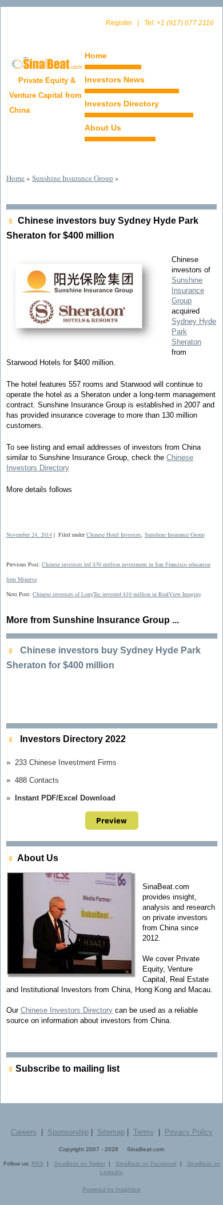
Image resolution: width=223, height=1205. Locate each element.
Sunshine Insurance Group (72, 178)
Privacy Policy (189, 1132)
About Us (103, 127)
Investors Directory (122, 103)
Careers (24, 1132)
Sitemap (111, 1132)
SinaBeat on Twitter (79, 1163)
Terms (143, 1132)
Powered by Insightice (111, 1189)
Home (96, 55)
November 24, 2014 (29, 534)
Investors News (115, 79)
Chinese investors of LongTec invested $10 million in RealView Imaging (117, 594)
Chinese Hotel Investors (113, 534)
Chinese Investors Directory (67, 1010)
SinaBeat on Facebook (146, 1163)
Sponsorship (68, 1132)
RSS (37, 1163)
